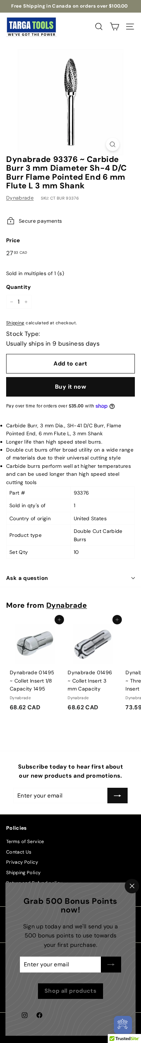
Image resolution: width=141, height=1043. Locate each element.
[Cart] (114, 26)
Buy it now (70, 386)
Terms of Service (25, 841)
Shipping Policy (23, 872)
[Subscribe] (111, 965)
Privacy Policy (22, 862)
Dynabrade (20, 198)
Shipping (15, 323)
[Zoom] (112, 144)
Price (13, 240)
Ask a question (27, 578)
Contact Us (19, 852)
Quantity (18, 287)
